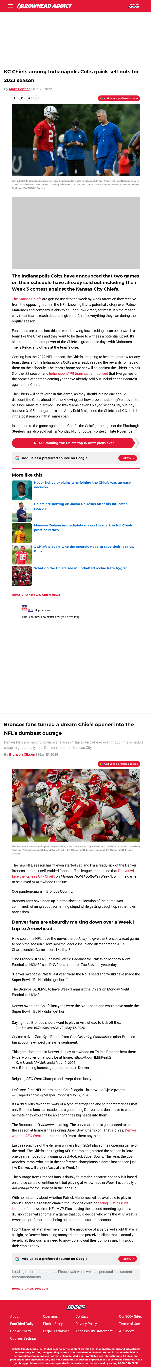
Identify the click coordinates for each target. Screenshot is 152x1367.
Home (16, 595)
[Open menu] (10, 6)
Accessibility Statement (94, 1331)
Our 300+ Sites (130, 1316)
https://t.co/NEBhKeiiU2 (92, 1057)
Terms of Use (129, 1324)
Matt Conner (19, 89)
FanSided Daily (21, 1324)
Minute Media (29, 1348)
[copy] (36, 98)
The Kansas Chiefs (26, 299)
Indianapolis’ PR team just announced (78, 373)
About (15, 1316)
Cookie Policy (20, 1331)
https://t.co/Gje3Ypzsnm (105, 1090)
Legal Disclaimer (56, 1331)
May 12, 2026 (75, 1028)
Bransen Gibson (22, 754)
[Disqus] (84, 652)
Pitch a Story (53, 1324)
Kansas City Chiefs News (42, 595)
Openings (50, 1316)
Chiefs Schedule (36, 1288)
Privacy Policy (86, 1324)
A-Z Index (126, 1331)
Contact (81, 1316)
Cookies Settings (23, 1338)
